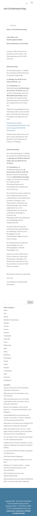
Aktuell (6, 316)
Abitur (5, 310)
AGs (5, 313)
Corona (6, 329)
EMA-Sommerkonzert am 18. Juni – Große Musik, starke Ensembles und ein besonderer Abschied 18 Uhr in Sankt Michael (18, 431)
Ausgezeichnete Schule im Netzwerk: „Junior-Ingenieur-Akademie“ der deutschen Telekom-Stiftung (18, 445)
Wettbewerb (7, 380)
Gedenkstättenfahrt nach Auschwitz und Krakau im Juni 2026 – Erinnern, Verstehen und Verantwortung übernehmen (17, 417)
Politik (6, 364)
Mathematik (7, 345)
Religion (6, 367)
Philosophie (7, 358)
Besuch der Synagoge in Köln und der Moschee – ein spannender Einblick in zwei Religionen (17, 409)
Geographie (7, 336)
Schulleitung (8, 371)
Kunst (5, 342)
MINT (5, 348)
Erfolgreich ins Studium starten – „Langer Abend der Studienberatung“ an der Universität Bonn (17, 467)
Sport (5, 374)
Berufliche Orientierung (11, 320)
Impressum (20, 511)
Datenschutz (11, 511)
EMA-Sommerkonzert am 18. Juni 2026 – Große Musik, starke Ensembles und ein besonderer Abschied (17, 401)
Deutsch (6, 332)
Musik (5, 351)
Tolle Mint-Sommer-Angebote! (13, 456)
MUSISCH (7, 355)
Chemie (6, 326)
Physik (6, 361)
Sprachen (7, 377)
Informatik (7, 339)
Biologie (6, 323)
